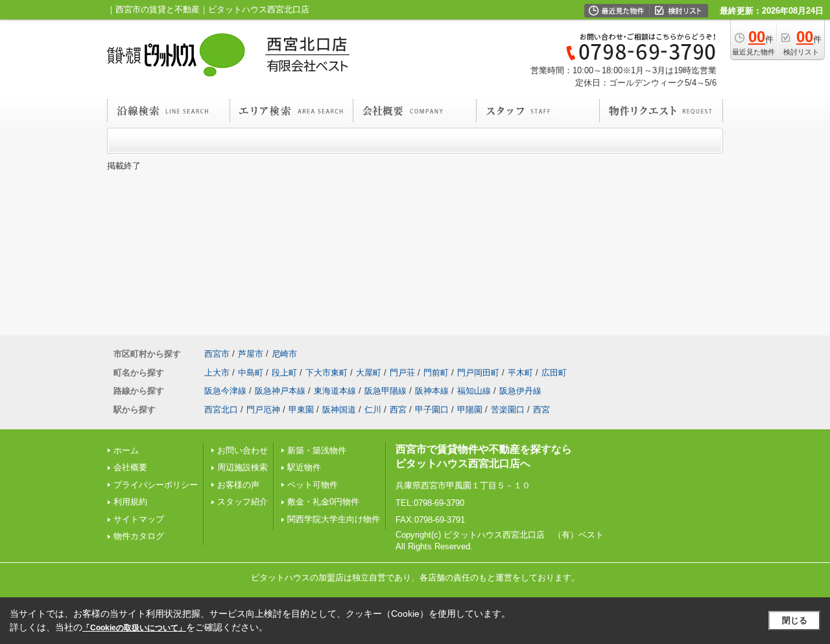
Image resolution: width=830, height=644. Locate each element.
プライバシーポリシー (155, 485)
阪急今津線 (225, 391)
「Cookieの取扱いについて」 (134, 627)
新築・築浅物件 (316, 450)
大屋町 (368, 372)
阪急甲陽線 (385, 391)
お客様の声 (238, 485)
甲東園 (301, 409)
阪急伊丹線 (520, 391)
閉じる (794, 620)
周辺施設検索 (242, 467)
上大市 (217, 372)
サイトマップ (138, 519)
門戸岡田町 (478, 372)
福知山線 (474, 391)
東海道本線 (335, 391)
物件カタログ (138, 536)
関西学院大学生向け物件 (333, 519)
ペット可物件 (312, 485)
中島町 (250, 372)
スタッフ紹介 (242, 502)
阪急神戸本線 (280, 391)
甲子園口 (432, 409)
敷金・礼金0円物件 (323, 502)
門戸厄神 (263, 409)
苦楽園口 (508, 409)
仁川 (372, 409)
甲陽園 (469, 409)
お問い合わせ (242, 450)
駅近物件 (304, 467)
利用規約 (130, 502)
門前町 (436, 372)
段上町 (284, 372)
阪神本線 (432, 391)
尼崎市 (284, 354)
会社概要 (130, 467)
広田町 (554, 372)
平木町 (520, 372)
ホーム (126, 450)
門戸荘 (402, 372)
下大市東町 (326, 372)
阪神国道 (339, 409)
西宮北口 (221, 409)
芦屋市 (250, 354)
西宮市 (217, 354)
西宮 (398, 409)
